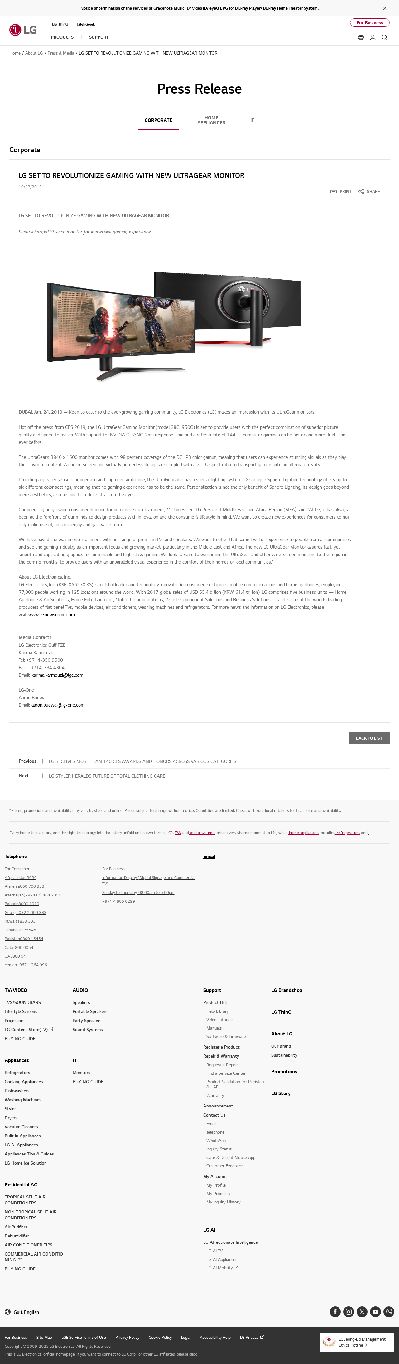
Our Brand (281, 1046)
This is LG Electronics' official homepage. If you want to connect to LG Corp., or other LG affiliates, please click (101, 1354)
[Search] (384, 37)
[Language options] (361, 37)
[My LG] (373, 37)
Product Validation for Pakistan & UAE (235, 1084)
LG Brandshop (286, 990)
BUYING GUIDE (20, 1038)
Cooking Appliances (24, 1081)
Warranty (215, 1095)
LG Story (281, 1093)
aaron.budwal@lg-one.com (57, 705)
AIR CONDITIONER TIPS (28, 1245)
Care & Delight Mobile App (230, 1157)
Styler (10, 1109)
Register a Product (221, 1047)
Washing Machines (23, 1099)
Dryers (11, 1118)
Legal (185, 1337)
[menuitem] (340, 191)
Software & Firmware (226, 1036)
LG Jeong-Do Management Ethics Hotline (362, 1342)
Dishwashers (17, 1090)
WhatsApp (216, 1140)
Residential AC (21, 1184)
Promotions (284, 1071)
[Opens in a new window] (335, 1311)
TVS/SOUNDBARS (23, 1002)
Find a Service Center (226, 1073)
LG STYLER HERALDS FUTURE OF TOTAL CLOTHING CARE (107, 776)
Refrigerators (17, 1072)
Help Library (217, 1011)
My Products (218, 1193)
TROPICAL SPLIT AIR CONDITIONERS (25, 1200)
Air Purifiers (16, 1227)
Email (209, 856)
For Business (370, 22)
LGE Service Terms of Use (83, 1337)
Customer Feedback (224, 1166)
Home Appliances (211, 120)
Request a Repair (222, 1065)
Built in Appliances (23, 1136)
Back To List (369, 738)
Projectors (15, 1020)
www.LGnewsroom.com (51, 614)
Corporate (158, 120)
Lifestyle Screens (21, 1011)
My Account (215, 1176)
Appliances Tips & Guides (29, 1154)
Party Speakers (87, 1020)
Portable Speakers (90, 1011)
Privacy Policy (127, 1337)
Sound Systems (88, 1029)
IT (252, 120)
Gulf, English (26, 1312)
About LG (281, 1033)
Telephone (215, 1132)
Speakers (81, 1002)
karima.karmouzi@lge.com (57, 675)
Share (373, 191)
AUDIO (80, 990)
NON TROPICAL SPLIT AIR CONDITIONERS (31, 1215)
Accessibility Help (215, 1337)
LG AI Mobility (219, 1267)
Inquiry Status (219, 1149)
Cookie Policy (160, 1337)
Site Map (44, 1337)
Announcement (218, 1106)
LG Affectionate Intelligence (230, 1242)
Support (212, 990)
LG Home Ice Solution (26, 1163)
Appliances (17, 1060)
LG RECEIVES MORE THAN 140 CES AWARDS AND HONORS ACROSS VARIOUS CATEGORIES (142, 761)
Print (345, 191)
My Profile (216, 1185)
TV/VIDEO (16, 990)
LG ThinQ (281, 1012)
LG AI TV (214, 1251)
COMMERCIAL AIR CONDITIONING (34, 1257)
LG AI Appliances (21, 1145)
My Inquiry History (223, 1202)
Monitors (81, 1072)
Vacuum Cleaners (21, 1127)
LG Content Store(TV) (26, 1029)
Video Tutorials (219, 1019)
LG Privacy (249, 1337)
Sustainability (284, 1055)
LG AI (209, 1230)
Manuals (214, 1028)
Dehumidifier (17, 1236)
